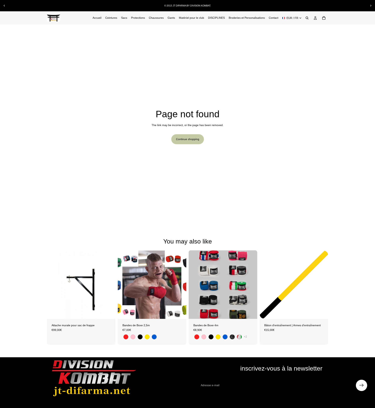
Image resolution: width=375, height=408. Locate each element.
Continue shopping (187, 139)
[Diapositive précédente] (4, 5)
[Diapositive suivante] (370, 5)
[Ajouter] (109, 312)
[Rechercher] (307, 18)
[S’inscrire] (361, 385)
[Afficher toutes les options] (245, 336)
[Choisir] (180, 312)
